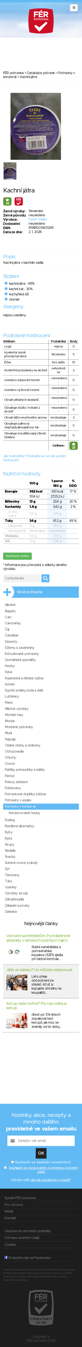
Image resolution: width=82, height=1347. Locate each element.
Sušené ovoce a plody (21, 862)
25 (7, 203)
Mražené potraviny (19, 727)
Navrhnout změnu (17, 556)
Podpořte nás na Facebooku (29, 1258)
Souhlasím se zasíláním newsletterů (43, 1162)
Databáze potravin (41, 73)
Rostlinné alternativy (19, 826)
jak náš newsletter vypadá (50, 1180)
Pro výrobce (13, 1204)
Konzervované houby (24, 813)
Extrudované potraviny (21, 654)
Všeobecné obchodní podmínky (27, 1231)
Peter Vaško (38, 219)
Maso (9, 702)
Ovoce (10, 763)
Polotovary (13, 788)
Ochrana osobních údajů (21, 1237)
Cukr (8, 617)
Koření (9, 684)
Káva (8, 672)
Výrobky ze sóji (16, 893)
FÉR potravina (13, 73)
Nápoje (10, 739)
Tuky (8, 881)
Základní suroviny (17, 905)
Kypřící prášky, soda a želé (24, 690)
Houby (10, 666)
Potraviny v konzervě (20, 806)
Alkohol (10, 605)
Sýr (7, 869)
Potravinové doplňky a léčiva (25, 794)
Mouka (10, 721)
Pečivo (10, 776)
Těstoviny (12, 875)
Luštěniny (12, 696)
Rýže (8, 838)
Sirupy (9, 844)
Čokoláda (11, 635)
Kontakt (10, 1218)
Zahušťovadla (14, 899)
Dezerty (11, 641)
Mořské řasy (14, 715)
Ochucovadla (14, 751)
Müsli (8, 733)
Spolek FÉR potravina (20, 1198)
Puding (10, 820)
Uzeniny (10, 887)
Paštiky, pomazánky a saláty (25, 769)
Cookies (10, 1244)
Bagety (10, 611)
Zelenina (11, 911)
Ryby (8, 832)
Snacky (10, 856)
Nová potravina (29, 592)
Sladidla (10, 850)
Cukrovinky (13, 623)
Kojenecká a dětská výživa (24, 678)
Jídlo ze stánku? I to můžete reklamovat (39, 970)
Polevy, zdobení (16, 782)
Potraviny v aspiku (18, 800)
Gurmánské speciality (20, 660)
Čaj (7, 629)
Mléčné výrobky (16, 709)
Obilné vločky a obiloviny (22, 745)
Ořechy (10, 757)
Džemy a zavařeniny (19, 647)
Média (8, 1211)
